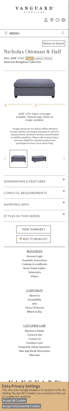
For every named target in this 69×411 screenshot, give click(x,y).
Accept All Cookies (14, 400)
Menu (15, 33)
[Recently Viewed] (63, 20)
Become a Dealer (34, 330)
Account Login (34, 256)
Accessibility (34, 299)
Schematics (34, 272)
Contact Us (34, 338)
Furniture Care (34, 342)
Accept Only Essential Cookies (21, 406)
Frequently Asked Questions (34, 346)
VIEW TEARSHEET (33, 229)
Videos (35, 276)
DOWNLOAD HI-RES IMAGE (19, 104)
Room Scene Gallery (34, 268)
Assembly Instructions (34, 260)
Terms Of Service (34, 307)
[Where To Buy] (52, 20)
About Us (34, 295)
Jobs (34, 303)
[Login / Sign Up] (46, 20)
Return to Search (53, 43)
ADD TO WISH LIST (35, 239)
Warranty (34, 355)
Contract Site (34, 334)
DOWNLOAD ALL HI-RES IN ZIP (51, 104)
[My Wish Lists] (57, 20)
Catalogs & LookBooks (34, 264)
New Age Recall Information (34, 350)
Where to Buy (34, 311)
